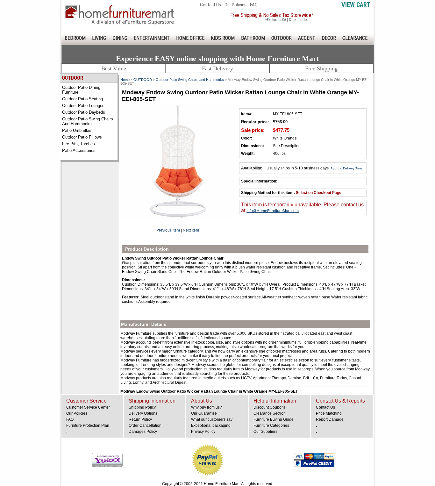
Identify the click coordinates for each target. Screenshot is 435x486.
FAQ (254, 5)
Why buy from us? (206, 407)
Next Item (191, 230)
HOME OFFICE (190, 38)
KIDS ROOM (223, 38)
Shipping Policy (142, 407)
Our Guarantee (204, 413)
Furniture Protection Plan (87, 425)
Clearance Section (269, 413)
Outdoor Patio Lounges (83, 105)
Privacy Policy (203, 431)
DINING (119, 38)
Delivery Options (143, 413)
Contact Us (210, 5)
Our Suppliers (265, 431)
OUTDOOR (281, 38)
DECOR (329, 38)
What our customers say (211, 419)
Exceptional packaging (211, 425)
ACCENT (306, 38)
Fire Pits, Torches (78, 143)
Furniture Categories (271, 425)
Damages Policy (143, 431)
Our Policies (235, 5)
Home (125, 80)
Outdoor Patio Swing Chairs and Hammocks (87, 121)
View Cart (355, 5)
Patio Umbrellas (76, 130)
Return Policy (140, 419)
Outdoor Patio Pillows (82, 137)
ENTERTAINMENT (152, 38)
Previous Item (168, 230)
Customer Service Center (88, 407)
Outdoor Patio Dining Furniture (81, 90)
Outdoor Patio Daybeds (83, 112)
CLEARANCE (354, 38)
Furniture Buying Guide (273, 419)
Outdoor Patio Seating (82, 98)
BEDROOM (75, 38)
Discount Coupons (269, 407)
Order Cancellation (145, 425)
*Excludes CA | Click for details (289, 20)
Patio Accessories (79, 150)
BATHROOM (253, 38)
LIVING (99, 38)
